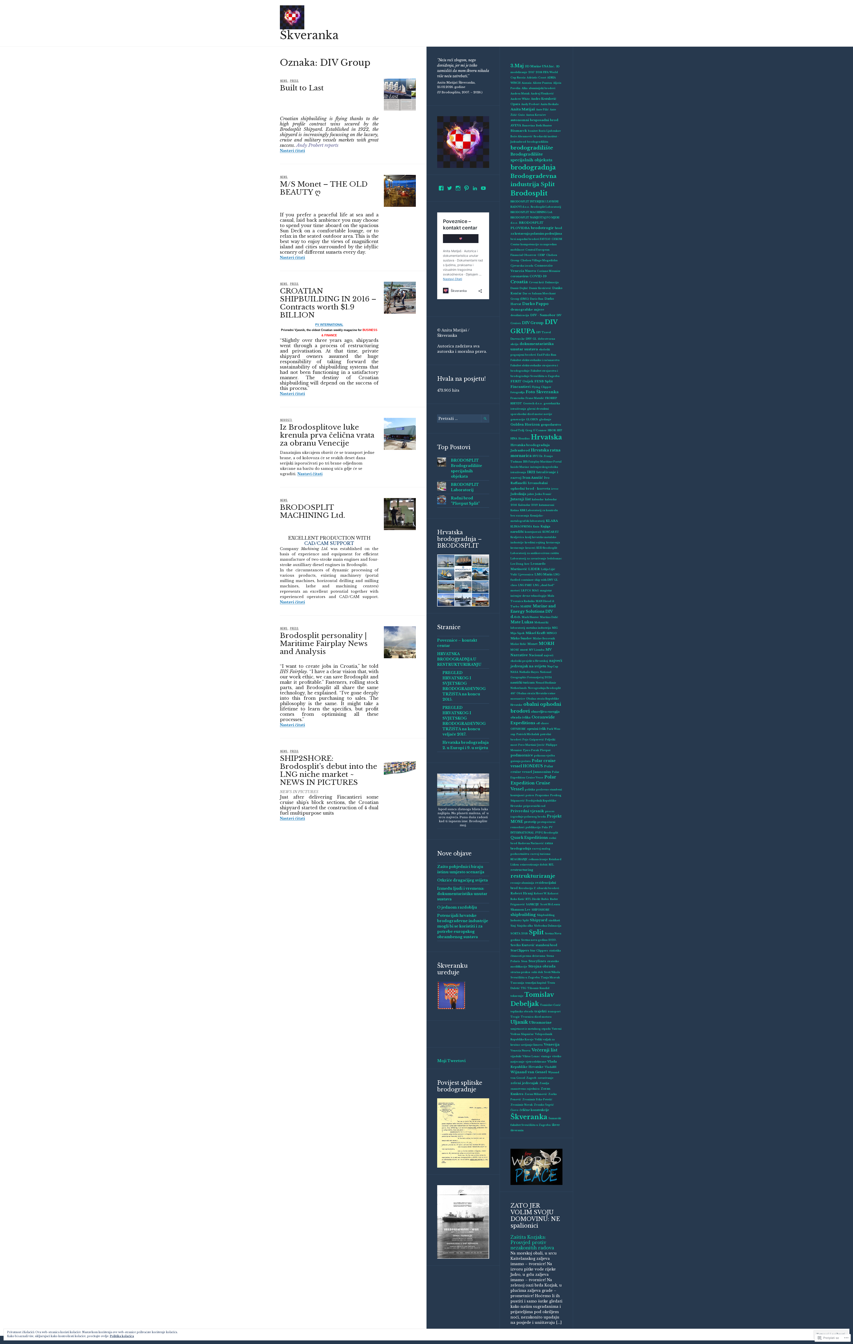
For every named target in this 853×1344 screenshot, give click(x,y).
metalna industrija (538, 627)
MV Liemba (536, 649)
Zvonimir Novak (521, 1104)
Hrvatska (546, 437)
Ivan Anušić (532, 478)
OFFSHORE (518, 729)
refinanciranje (538, 859)
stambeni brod (546, 945)
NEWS (283, 80)
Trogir (515, 1016)
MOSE (514, 649)
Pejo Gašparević (533, 739)
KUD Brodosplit (546, 547)
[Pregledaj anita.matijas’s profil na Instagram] (458, 188)
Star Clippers (539, 950)
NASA (514, 672)
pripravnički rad (534, 806)
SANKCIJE (532, 904)
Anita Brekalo (549, 104)
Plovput (545, 750)
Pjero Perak (531, 750)
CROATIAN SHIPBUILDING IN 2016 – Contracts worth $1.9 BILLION (328, 303)
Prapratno (542, 795)
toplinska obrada (521, 1011)
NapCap (552, 666)
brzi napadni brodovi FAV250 (530, 239)
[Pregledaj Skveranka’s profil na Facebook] (441, 188)
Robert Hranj (521, 893)
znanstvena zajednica (525, 1088)
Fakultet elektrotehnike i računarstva (535, 360)
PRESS (294, 80)
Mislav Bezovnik (544, 638)
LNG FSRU (525, 585)
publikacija (533, 827)
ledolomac (554, 558)
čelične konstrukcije (534, 1110)
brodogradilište (531, 148)
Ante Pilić (542, 109)
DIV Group (533, 323)
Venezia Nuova (520, 1050)
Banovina (528, 125)
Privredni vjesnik (527, 811)
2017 (531, 72)
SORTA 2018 (519, 933)
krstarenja (553, 542)
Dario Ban (536, 298)
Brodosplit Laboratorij (546, 206)
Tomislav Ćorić (550, 1005)
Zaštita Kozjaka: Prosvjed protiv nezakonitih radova (532, 1242)
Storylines (537, 961)
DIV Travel (543, 332)
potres (530, 795)
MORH (546, 643)
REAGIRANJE (519, 859)
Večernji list (544, 1050)
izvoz (554, 488)
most (524, 649)
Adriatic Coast (536, 77)
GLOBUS (532, 419)
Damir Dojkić (519, 288)
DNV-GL (531, 338)
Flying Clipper (541, 387)
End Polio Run (546, 354)
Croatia (519, 281)
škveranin (517, 1130)
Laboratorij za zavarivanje (528, 558)
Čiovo (514, 1110)
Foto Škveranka (542, 391)
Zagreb (531, 1078)
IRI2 (531, 472)
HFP (559, 430)
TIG (523, 988)
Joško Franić (543, 494)
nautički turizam (522, 682)
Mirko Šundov (521, 638)
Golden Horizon (525, 425)
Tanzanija (517, 982)
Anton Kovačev (536, 115)
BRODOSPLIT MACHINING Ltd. (312, 511)
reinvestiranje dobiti (534, 864)
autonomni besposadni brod (534, 120)
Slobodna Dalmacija (547, 925)
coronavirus (519, 276)
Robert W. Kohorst (546, 893)
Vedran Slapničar (522, 1034)
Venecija (552, 1045)
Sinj (513, 925)
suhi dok (537, 972)
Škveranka (309, 35)
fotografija (517, 392)
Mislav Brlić (518, 644)
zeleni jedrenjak (524, 1083)
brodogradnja (533, 167)
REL (551, 864)
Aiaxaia (527, 83)
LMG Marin (543, 574)
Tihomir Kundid (538, 988)
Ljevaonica (525, 574)
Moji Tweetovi (451, 1061)
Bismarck (518, 131)
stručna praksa (520, 972)
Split (536, 932)
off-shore (542, 723)
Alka (525, 88)
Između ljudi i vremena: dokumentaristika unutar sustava (462, 893)
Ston (524, 961)
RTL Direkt (533, 899)
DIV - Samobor (543, 315)
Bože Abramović (521, 136)
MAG (535, 590)
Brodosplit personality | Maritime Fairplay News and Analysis (324, 643)
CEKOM (557, 239)
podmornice (521, 755)
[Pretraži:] (463, 418)
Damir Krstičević (540, 288)
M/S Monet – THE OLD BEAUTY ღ (324, 188)
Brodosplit (529, 193)
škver (556, 1125)
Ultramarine (540, 1023)
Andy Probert (530, 104)
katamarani (546, 505)
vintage (546, 1056)
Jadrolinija (518, 494)
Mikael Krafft (536, 633)
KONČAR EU (550, 531)
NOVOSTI (286, 420)
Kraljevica (517, 537)
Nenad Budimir (546, 682)
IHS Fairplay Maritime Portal (542, 461)
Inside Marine (519, 467)
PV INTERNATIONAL (329, 324)
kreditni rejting (535, 542)
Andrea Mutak (520, 93)
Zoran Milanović (535, 1094)
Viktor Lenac (531, 1056)
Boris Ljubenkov (550, 131)
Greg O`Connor (536, 430)
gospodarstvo (551, 424)
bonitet (533, 131)
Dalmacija (552, 282)
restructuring (521, 870)
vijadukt (515, 1056)
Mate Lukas (521, 622)
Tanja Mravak (550, 977)
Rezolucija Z (527, 888)
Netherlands (518, 688)
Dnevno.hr (517, 338)
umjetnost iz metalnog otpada (530, 1028)
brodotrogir (542, 228)
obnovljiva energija (545, 711)
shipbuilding (523, 914)
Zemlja (544, 1083)
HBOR (552, 430)
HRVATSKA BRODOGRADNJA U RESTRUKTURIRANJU (459, 659)
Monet (532, 644)
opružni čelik (536, 728)
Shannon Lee (520, 909)
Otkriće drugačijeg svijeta (462, 880)
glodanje (545, 419)
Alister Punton (542, 83)
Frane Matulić (535, 398)
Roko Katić (517, 899)
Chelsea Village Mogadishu (539, 260)
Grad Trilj (517, 430)
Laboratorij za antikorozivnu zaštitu (534, 553)
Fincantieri (520, 387)
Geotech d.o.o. (532, 403)
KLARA (552, 521)
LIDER (534, 569)
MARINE (526, 606)
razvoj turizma (540, 854)
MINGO (552, 633)
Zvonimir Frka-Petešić (537, 1099)
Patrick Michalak (527, 734)
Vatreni (557, 1028)
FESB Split (543, 381)
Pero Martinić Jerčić (531, 745)
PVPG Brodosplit (546, 832)
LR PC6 (526, 590)
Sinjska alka (525, 925)
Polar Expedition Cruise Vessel (533, 783)
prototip (530, 822)
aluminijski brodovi (542, 88)
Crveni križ (536, 282)
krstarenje (517, 547)
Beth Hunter (544, 125)
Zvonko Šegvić (544, 1104)
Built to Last (302, 88)
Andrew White (520, 99)
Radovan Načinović (531, 843)
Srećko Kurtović (522, 945)
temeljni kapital (535, 982)
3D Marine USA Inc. (540, 66)
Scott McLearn (550, 904)
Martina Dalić (549, 617)
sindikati (554, 920)
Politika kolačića (122, 1336)
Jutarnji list (520, 499)
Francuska (517, 398)
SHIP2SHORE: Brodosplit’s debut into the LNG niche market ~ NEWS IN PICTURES (328, 770)
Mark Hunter (530, 617)
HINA (513, 438)
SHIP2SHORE (541, 909)
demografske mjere (527, 309)
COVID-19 (538, 276)
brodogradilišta (537, 141)
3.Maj (517, 65)
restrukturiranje (532, 876)
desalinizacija (519, 315)
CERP (541, 255)
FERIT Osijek (521, 381)
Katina (514, 510)
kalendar (538, 499)
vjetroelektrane (536, 1061)
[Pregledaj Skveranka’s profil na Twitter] (449, 188)
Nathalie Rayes (529, 672)
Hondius (524, 438)
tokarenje (516, 996)
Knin (536, 526)
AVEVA (515, 125)
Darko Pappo (535, 303)
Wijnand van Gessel (528, 1072)
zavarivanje (545, 1078)
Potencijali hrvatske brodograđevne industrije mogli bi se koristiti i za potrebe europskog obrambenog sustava (462, 926)
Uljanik (519, 1022)
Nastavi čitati (292, 150)
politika (530, 789)
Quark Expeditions (529, 837)
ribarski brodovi (548, 888)
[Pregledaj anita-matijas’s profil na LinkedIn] (475, 188)
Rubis (545, 899)
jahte (530, 494)
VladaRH (550, 1067)
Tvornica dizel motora (536, 1016)
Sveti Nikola (552, 972)
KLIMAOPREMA (521, 526)
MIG (555, 627)
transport (554, 1011)
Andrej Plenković (542, 93)
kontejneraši (533, 531)
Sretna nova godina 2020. (538, 940)
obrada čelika (520, 717)
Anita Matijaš (522, 109)
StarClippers (519, 950)
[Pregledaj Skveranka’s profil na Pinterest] (466, 188)
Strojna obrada (542, 966)
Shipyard (538, 920)
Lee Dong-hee (519, 563)
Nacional (536, 655)
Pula (545, 827)
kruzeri (530, 547)
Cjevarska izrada (521, 265)
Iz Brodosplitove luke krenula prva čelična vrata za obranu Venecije (327, 435)
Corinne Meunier (548, 271)
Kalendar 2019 (528, 505)
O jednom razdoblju (457, 907)
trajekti (540, 1011)
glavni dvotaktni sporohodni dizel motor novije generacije (531, 414)
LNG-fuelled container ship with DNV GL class (535, 580)
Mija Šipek (517, 633)
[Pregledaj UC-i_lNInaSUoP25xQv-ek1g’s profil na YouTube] (483, 188)
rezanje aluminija (522, 882)
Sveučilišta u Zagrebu (525, 977)
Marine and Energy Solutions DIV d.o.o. (533, 611)
